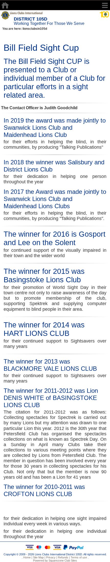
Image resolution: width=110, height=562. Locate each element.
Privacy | (51, 557)
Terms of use (78, 557)
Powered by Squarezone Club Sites (55, 560)
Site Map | (38, 557)
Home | (27, 557)
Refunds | (63, 557)
